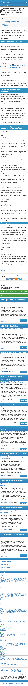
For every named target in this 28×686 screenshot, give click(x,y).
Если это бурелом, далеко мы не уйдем (13, 352)
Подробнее (24, 320)
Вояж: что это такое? (7, 405)
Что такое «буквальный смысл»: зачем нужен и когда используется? (13, 454)
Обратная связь (4, 670)
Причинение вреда (5, 563)
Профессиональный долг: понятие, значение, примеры (12, 481)
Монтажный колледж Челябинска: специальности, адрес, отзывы (12, 508)
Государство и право (6, 561)
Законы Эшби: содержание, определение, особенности (9, 325)
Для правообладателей (15, 671)
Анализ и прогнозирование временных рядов (13, 535)
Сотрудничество (14, 669)
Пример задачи (7, 25)
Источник (3, 270)
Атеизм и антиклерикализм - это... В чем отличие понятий (18, 66)
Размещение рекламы (15, 670)
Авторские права (5, 567)
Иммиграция (4, 564)
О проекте (3, 669)
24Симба (6, 2)
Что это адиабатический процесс (11, 21)
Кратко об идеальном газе (10, 20)
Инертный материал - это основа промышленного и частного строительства (11, 378)
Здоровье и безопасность (6, 321)
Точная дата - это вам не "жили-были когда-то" (13, 300)
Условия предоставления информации (10, 683)
